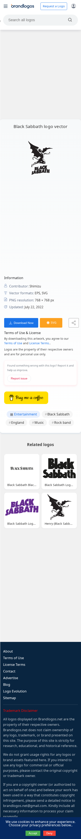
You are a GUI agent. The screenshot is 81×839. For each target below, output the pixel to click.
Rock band (62, 422)
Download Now (23, 322)
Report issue (19, 378)
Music (39, 422)
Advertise (10, 678)
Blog (6, 684)
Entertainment (25, 414)
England (17, 422)
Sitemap (9, 698)
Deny (49, 833)
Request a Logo (54, 6)
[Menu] (5, 6)
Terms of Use (13, 343)
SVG (53, 322)
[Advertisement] (40, 74)
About (8, 651)
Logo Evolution (15, 691)
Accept (33, 833)
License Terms (14, 664)
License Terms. (39, 343)
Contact (9, 671)
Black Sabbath (58, 414)
